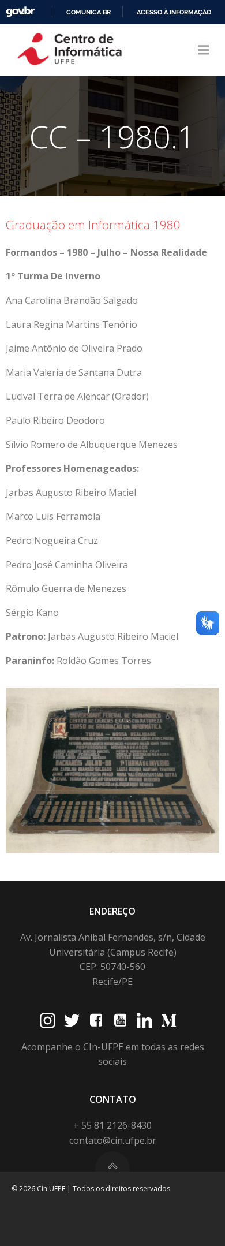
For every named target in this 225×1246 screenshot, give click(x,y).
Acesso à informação (174, 12)
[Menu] (203, 50)
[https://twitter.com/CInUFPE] (72, 1020)
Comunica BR (88, 12)
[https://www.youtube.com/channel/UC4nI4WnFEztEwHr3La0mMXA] (120, 1020)
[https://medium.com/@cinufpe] (169, 1020)
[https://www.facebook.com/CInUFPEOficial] (96, 1020)
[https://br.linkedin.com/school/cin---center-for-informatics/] (144, 1020)
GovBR (20, 11)
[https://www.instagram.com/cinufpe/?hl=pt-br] (47, 1020)
